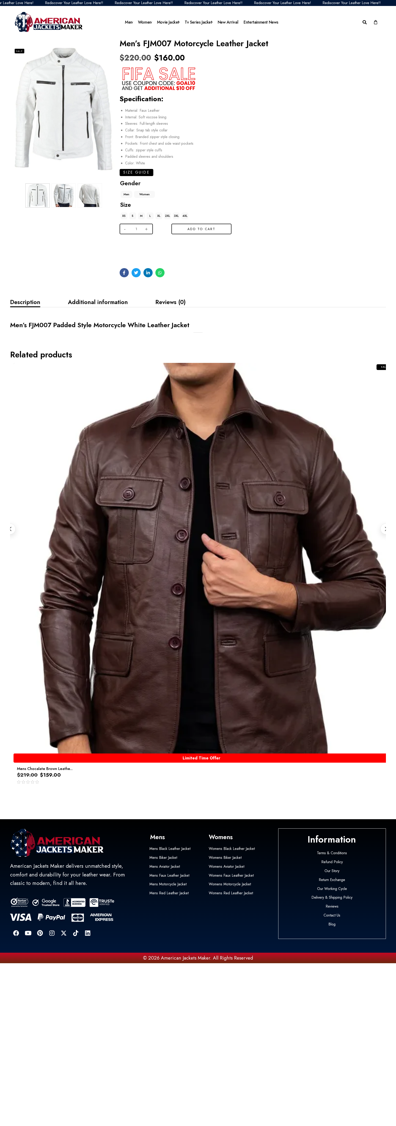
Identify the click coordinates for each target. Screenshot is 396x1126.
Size (125, 204)
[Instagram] (52, 933)
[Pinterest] (40, 933)
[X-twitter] (64, 933)
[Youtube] (28, 933)
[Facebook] (16, 933)
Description (25, 302)
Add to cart (201, 229)
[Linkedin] (88, 933)
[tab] (25, 302)
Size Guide (136, 172)
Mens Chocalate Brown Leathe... (45, 768)
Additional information (98, 302)
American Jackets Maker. (186, 958)
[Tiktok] (76, 933)
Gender (130, 183)
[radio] (126, 194)
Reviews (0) (170, 302)
